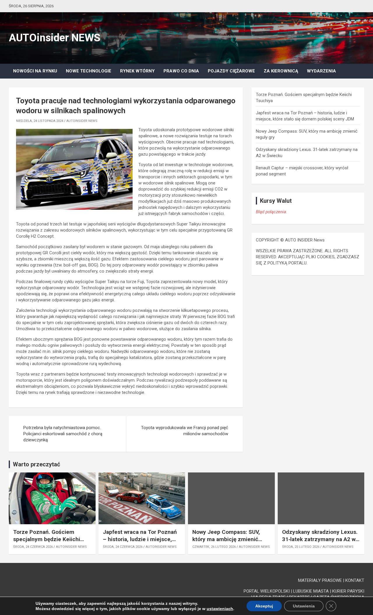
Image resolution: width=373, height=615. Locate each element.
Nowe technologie (88, 71)
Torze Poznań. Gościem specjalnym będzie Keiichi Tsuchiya (46, 539)
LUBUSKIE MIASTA (311, 591)
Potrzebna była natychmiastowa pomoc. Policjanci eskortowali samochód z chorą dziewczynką (62, 433)
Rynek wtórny (137, 71)
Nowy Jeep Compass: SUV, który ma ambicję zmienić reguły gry (226, 539)
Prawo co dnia (181, 71)
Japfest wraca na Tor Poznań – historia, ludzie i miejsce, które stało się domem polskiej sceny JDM (140, 543)
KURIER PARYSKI (348, 591)
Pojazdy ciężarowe (231, 71)
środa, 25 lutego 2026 (300, 547)
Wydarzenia (321, 71)
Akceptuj (264, 606)
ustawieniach (220, 608)
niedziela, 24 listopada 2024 (39, 121)
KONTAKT (354, 580)
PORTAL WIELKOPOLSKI (267, 591)
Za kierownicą (281, 71)
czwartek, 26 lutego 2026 (214, 547)
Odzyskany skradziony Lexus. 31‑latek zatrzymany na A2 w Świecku (320, 539)
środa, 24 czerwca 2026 (33, 547)
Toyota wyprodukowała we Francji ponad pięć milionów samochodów (184, 430)
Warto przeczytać (36, 464)
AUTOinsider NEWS (54, 38)
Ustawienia (304, 606)
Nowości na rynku (35, 71)
